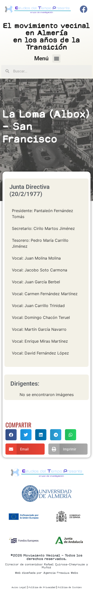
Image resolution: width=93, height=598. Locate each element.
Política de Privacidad (42, 587)
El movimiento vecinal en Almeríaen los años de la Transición (46, 36)
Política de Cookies (70, 587)
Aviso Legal (18, 587)
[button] (56, 58)
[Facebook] (84, 9)
